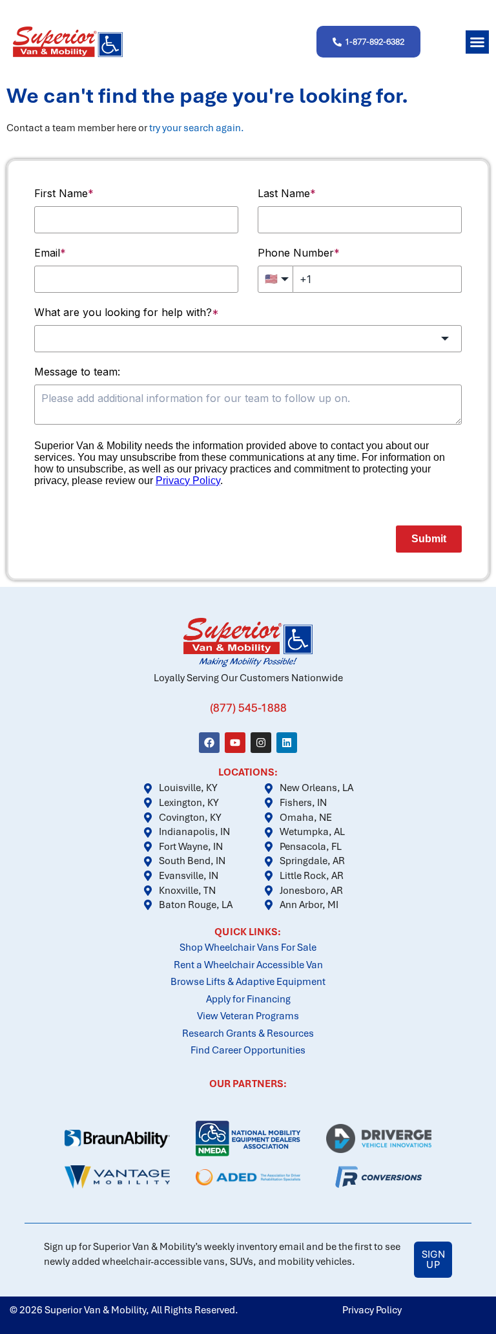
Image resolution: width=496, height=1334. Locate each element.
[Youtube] (235, 742)
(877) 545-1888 (248, 708)
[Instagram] (261, 742)
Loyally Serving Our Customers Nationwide (248, 678)
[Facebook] (209, 742)
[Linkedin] (286, 742)
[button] (477, 42)
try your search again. (196, 128)
